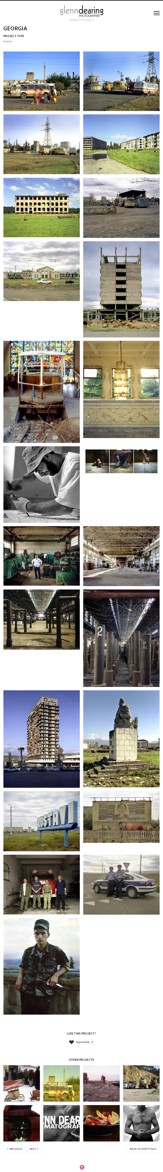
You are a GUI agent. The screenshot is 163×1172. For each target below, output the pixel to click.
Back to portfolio (143, 1148)
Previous (15, 1148)
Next (33, 1148)
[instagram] (82, 1167)
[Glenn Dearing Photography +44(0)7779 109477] (81, 11)
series (7, 41)
